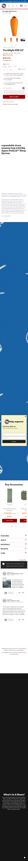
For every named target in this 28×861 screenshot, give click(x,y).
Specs (3, 540)
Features (5, 536)
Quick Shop (9, 520)
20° (6, 13)
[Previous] (12, 45)
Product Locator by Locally (10, 104)
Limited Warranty (22, 648)
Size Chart (22, 69)
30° (10, 13)
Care (3, 553)
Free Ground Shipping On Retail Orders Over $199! (14, 1)
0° (3, 13)
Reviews (4, 549)
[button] (12, 6)
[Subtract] (4, 70)
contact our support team (18, 653)
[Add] (11, 70)
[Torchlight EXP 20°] (5, 40)
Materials (5, 544)
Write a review (17, 53)
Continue (14, 441)
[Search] (9, 6)
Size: (6, 64)
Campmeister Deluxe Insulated (9, 510)
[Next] (16, 45)
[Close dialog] (25, 416)
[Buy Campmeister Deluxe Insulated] (9, 495)
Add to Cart (14, 97)
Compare (10, 504)
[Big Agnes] (3, 6)
